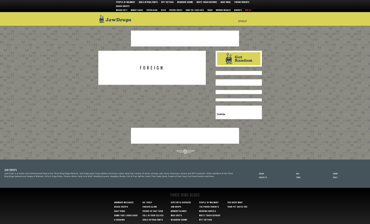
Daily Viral (226, 2)
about (335, 177)
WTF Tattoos (167, 2)
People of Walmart (125, 2)
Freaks (209, 10)
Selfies (163, 10)
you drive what (235, 202)
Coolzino (221, 114)
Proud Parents (241, 2)
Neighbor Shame (185, 2)
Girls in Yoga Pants (148, 2)
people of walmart (209, 202)
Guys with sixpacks (181, 202)
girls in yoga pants (153, 219)
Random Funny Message (238, 58)
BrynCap (242, 21)
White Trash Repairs (207, 2)
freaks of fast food (153, 211)
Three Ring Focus (185, 151)
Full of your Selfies (153, 215)
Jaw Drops (116, 19)
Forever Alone (152, 10)
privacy (261, 174)
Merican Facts (121, 10)
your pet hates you (237, 206)
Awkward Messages (223, 10)
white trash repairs (209, 215)
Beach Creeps (123, 6)
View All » (249, 10)
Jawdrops (238, 10)
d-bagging (119, 219)
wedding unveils (207, 211)
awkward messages (124, 202)
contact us (263, 177)
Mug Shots (176, 215)
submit (335, 174)
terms (298, 177)
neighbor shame (179, 219)
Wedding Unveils (175, 10)
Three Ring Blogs (185, 194)
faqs (297, 174)
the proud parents (209, 206)
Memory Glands (137, 10)
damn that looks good (126, 215)
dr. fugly (147, 202)
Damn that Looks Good (195, 10)
